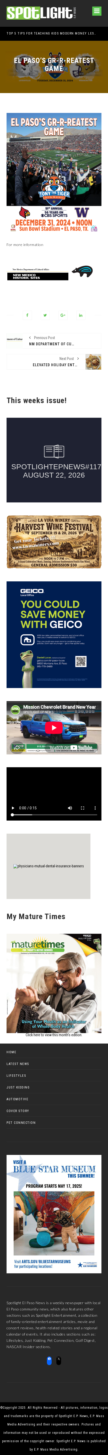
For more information (25, 244)
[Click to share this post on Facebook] (27, 315)
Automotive (17, 1099)
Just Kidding (18, 1087)
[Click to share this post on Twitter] (45, 315)
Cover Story (18, 1111)
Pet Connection (21, 1123)
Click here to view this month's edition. (54, 1035)
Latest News (18, 1064)
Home (11, 1052)
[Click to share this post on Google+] (63, 315)
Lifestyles (16, 1076)
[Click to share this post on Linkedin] (80, 315)
